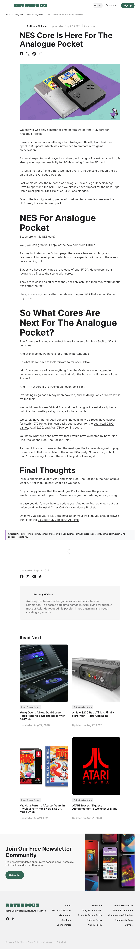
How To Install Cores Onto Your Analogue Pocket (63, 507)
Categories (18, 14)
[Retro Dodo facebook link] (7, 919)
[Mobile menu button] (8, 5)
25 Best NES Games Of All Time (58, 519)
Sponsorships (64, 924)
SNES (52, 187)
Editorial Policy (94, 920)
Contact (129, 924)
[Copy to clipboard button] (40, 54)
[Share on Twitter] (28, 54)
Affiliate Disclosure (123, 905)
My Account (65, 915)
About (68, 905)
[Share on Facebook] (22, 54)
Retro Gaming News (35, 14)
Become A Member (61, 910)
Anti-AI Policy (95, 924)
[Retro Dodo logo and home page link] (30, 5)
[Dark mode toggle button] (98, 5)
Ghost (49, 942)
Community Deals (124, 920)
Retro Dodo (62, 942)
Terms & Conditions (123, 910)
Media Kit (97, 905)
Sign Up (128, 5)
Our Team (66, 920)
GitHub (90, 245)
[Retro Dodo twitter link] (12, 919)
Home (8, 14)
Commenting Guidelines (120, 915)
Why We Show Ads (92, 910)
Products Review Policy (90, 915)
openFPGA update (31, 146)
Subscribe (14, 875)
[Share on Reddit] (34, 54)
